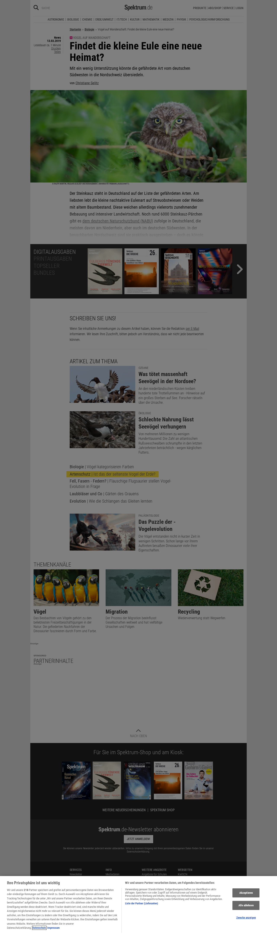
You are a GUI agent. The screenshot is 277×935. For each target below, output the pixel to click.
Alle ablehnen (246, 905)
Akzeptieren (246, 893)
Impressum (53, 927)
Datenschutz (39, 927)
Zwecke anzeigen (246, 917)
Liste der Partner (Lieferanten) (141, 903)
